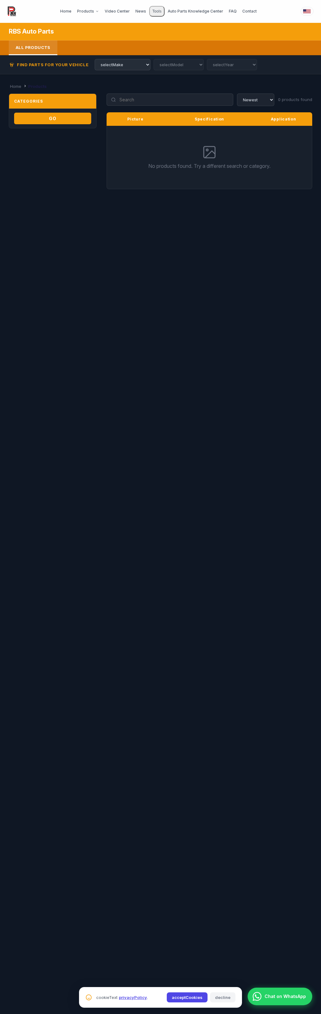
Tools (156, 11)
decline (222, 997)
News (140, 11)
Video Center (117, 11)
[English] (307, 11)
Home (65, 11)
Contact (249, 11)
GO (52, 118)
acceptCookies (187, 997)
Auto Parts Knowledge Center (195, 11)
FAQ (233, 11)
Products (85, 11)
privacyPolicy (133, 997)
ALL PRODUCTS (33, 47)
